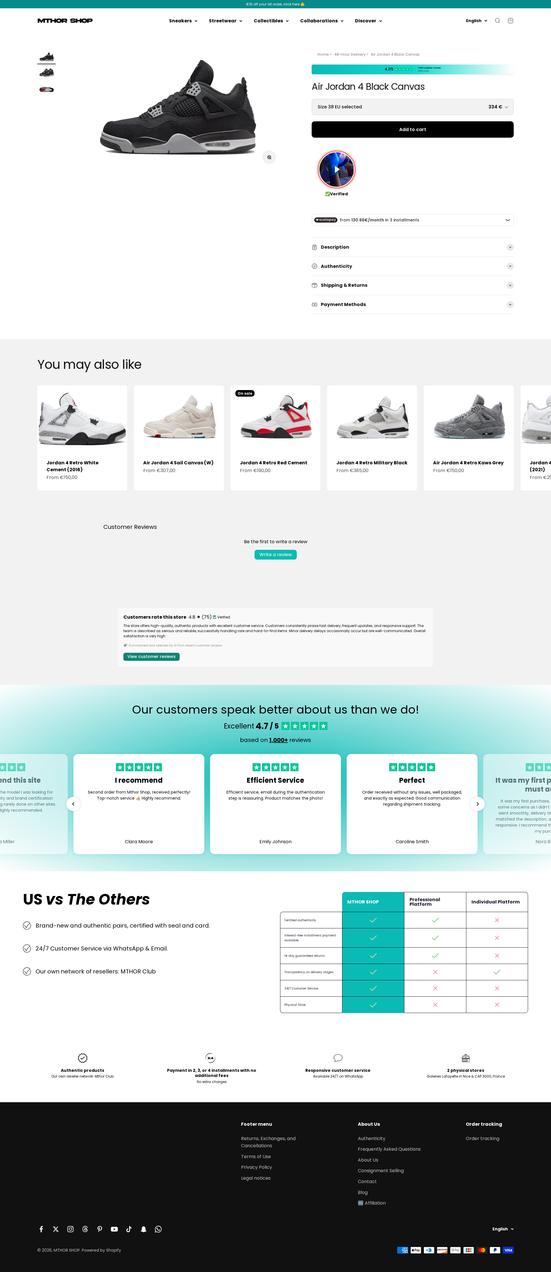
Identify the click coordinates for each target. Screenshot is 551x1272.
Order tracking (482, 1138)
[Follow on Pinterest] (100, 1229)
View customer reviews (151, 656)
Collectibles (268, 20)
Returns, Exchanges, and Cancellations (268, 1142)
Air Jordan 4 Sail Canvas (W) (178, 462)
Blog (363, 1192)
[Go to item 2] (46, 73)
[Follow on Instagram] (70, 1229)
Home (323, 54)
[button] (73, 804)
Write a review (275, 554)
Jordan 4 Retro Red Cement (273, 462)
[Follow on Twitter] (56, 1229)
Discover (365, 20)
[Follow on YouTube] (114, 1229)
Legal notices (256, 1178)
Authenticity (371, 1138)
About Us (368, 1160)
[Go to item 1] (46, 58)
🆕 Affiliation (372, 1203)
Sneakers (180, 20)
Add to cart (412, 129)
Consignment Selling (381, 1170)
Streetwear (222, 20)
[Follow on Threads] (85, 1229)
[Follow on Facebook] (41, 1229)
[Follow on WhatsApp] (158, 1229)
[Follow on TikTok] (129, 1229)
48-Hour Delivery (350, 54)
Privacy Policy (256, 1167)
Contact (367, 1181)
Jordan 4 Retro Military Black (372, 462)
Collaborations (319, 20)
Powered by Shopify (101, 1250)
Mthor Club (104, 1076)
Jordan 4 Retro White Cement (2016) (72, 466)
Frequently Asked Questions (389, 1149)
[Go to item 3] (46, 89)
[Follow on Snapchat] (144, 1229)
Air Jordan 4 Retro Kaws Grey (468, 462)
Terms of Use (256, 1156)
